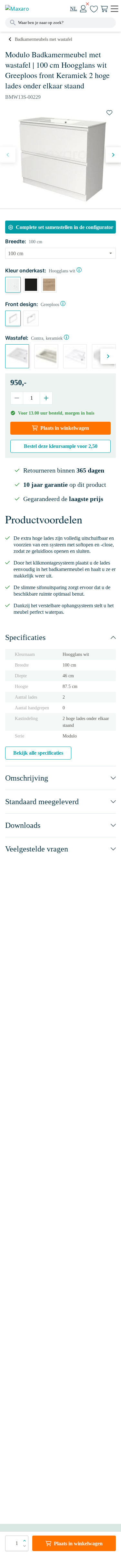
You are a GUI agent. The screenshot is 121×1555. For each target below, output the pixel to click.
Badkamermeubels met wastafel (43, 39)
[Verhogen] (46, 398)
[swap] (109, 112)
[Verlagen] (17, 398)
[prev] (7, 155)
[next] (113, 155)
